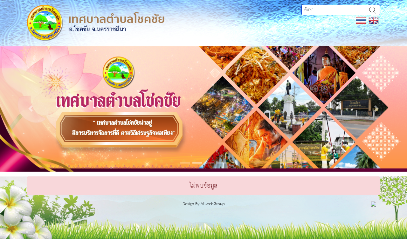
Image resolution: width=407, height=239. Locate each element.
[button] (30, 109)
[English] (374, 20)
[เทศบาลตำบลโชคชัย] (95, 22)
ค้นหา (373, 10)
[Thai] (361, 20)
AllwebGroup (213, 204)
